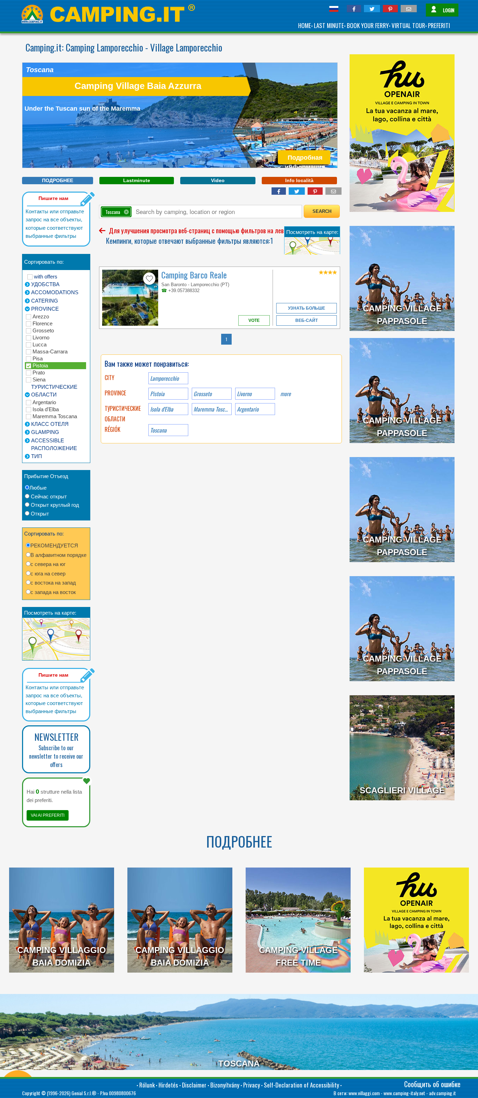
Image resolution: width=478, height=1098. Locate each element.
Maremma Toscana (55, 416)
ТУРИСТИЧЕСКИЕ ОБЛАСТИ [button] (54, 391)
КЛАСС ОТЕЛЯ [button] (50, 424)
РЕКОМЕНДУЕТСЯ (54, 545)
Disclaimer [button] (194, 1084)
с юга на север (47, 573)
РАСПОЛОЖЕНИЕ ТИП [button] (54, 452)
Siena (39, 379)
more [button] (285, 393)
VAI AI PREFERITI (47, 815)
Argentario (44, 402)
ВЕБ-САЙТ (306, 320)
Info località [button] (299, 180)
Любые (38, 488)
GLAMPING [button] (45, 432)
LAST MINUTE (329, 25)
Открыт (40, 514)
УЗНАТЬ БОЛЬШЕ (306, 308)
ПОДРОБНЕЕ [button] (57, 180)
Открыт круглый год (55, 505)
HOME (304, 25)
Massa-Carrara (50, 351)
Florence (42, 323)
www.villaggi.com (364, 1093)
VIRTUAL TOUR (408, 25)
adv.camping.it (442, 1093)
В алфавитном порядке (58, 555)
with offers (45, 276)
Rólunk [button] (147, 1084)
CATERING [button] (44, 301)
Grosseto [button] (203, 393)
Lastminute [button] (136, 180)
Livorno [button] (244, 393)
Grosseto (43, 330)
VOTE (254, 320)
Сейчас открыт (49, 496)
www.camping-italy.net (404, 1093)
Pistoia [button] (157, 393)
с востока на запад (53, 583)
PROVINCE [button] (45, 309)
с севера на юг (47, 564)
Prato (39, 372)
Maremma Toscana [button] (213, 409)
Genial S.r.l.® (83, 1093)
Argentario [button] (248, 409)
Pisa (38, 358)
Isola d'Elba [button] (161, 409)
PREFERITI (439, 25)
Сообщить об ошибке (432, 1084)
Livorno (41, 337)
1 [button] (226, 339)
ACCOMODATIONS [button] (54, 292)
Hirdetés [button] (168, 1084)
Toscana (158, 430)
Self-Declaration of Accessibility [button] (301, 1084)
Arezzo (41, 316)
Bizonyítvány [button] (224, 1084)
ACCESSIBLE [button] (47, 440)
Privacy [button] (251, 1084)
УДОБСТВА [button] (45, 284)
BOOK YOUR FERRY (368, 25)
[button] (354, 8)
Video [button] (218, 180)
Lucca (40, 344)
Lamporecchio (164, 378)
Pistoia (40, 365)
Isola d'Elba (46, 409)
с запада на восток (53, 592)
